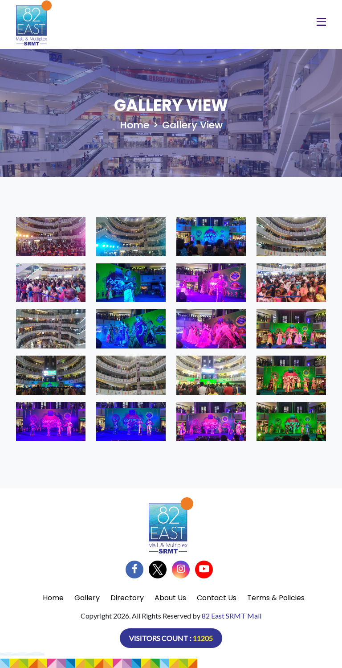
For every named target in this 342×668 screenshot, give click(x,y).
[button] (321, 23)
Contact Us (216, 598)
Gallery (87, 598)
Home (134, 125)
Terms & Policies (276, 598)
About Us (170, 598)
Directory (127, 598)
